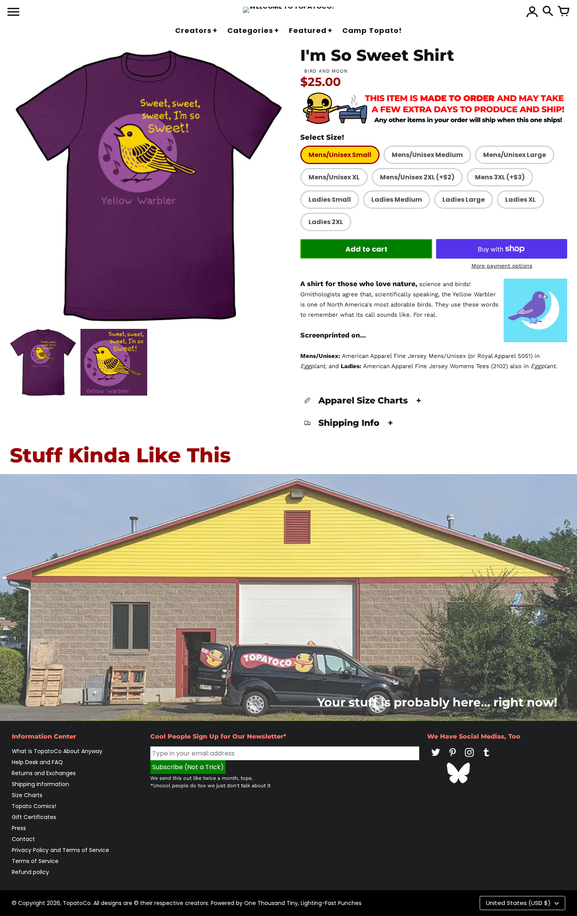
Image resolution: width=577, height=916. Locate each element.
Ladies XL (520, 199)
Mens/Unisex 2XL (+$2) (417, 177)
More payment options (501, 266)
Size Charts (27, 795)
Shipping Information (40, 784)
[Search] (548, 12)
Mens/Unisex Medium (427, 154)
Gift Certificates (34, 817)
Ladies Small (330, 199)
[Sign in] (532, 12)
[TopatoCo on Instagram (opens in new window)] (469, 758)
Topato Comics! (34, 806)
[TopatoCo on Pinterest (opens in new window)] (452, 758)
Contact (23, 839)
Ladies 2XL (326, 221)
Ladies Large (463, 199)
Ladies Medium (396, 199)
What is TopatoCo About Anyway (57, 751)
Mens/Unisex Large (514, 154)
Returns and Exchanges (44, 773)
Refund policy (30, 872)
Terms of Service (35, 861)
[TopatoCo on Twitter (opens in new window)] (435, 758)
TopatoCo (77, 903)
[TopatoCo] (288, 10)
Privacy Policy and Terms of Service (60, 850)
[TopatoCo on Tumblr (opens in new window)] (486, 758)
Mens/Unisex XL (334, 177)
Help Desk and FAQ (37, 762)
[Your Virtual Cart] (564, 12)
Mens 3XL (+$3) (500, 177)
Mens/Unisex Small (340, 154)
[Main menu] (13, 12)
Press (19, 828)
